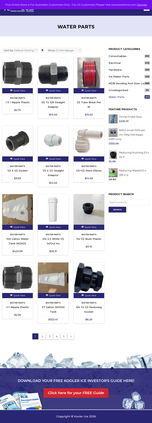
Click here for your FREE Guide (76, 393)
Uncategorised (118, 90)
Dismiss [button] (142, 4)
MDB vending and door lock (128, 83)
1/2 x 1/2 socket (17, 170)
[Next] (71, 336)
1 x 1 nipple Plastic (17, 102)
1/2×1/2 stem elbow (89, 170)
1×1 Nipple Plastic (17, 307)
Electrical (115, 62)
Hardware (115, 69)
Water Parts (17, 98)
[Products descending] (42, 50)
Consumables (117, 56)
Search (117, 209)
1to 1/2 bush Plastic (88, 238)
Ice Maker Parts (119, 76)
